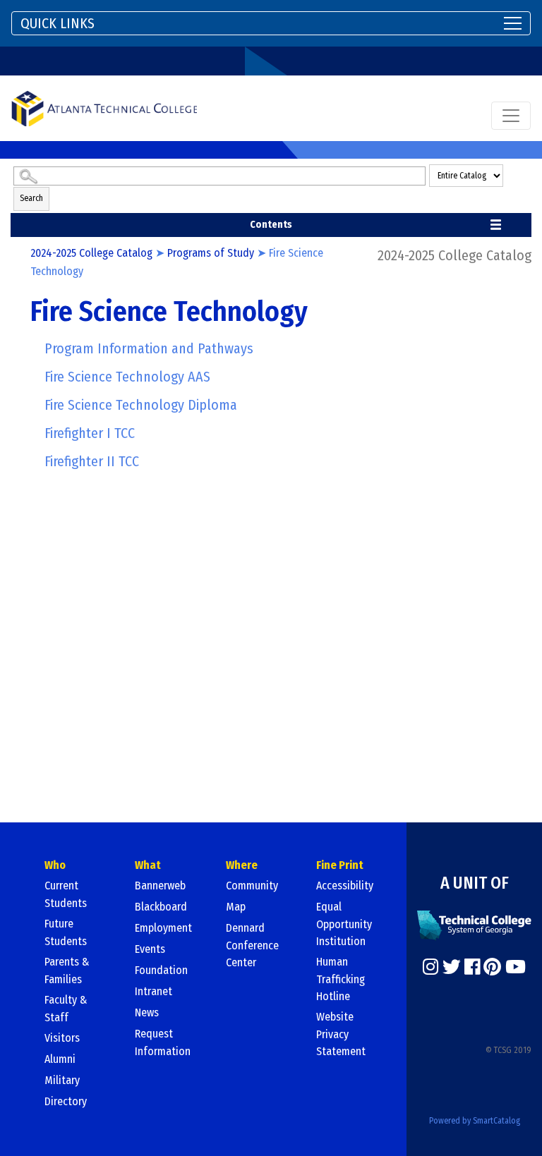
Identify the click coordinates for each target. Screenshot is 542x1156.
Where (242, 865)
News (147, 1012)
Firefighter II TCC (91, 461)
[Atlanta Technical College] (104, 108)
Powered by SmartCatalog (474, 1121)
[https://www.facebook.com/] (472, 967)
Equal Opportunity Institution (344, 924)
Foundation (161, 970)
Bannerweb (160, 885)
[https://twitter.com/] (451, 967)
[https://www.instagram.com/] (430, 967)
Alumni (60, 1059)
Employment (163, 928)
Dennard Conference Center (252, 945)
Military (62, 1080)
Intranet (153, 991)
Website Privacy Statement (341, 1034)
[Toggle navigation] (511, 116)
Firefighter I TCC (89, 433)
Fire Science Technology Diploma (140, 404)
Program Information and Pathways (148, 348)
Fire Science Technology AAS (127, 376)
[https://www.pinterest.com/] (492, 967)
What (148, 865)
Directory (65, 1101)
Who (55, 865)
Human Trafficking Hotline (340, 979)
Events (150, 949)
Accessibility (344, 885)
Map (236, 906)
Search (31, 198)
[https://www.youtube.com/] (515, 967)
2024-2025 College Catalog (91, 253)
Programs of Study (210, 253)
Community (252, 885)
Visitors (62, 1038)
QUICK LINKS (57, 23)
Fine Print (339, 865)
